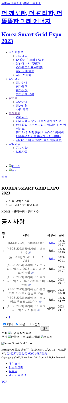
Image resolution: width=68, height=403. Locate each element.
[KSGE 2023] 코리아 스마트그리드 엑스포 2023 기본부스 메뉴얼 (26, 281)
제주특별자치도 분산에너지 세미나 (38, 136)
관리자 (51, 242)
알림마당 (14, 143)
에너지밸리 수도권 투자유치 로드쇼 (39, 120)
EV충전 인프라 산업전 (30, 59)
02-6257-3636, (15, 353)
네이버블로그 (17, 375)
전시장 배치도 (25, 71)
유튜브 (13, 371)
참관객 (13, 98)
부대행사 (14, 113)
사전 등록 (22, 109)
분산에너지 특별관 (28, 63)
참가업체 (14, 78)
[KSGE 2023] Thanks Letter (26, 242)
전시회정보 (16, 52)
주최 (4, 332)
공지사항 (22, 147)
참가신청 (22, 90)
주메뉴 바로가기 (11, 3)
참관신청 (22, 105)
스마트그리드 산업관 (29, 67)
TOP (4, 381)
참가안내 (22, 82)
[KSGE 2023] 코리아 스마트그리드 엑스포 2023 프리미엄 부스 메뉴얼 (26, 268)
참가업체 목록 (25, 94)
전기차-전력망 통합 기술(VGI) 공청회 (40, 132)
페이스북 (14, 363)
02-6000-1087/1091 (35, 353)
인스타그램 (16, 367)
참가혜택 (22, 86)
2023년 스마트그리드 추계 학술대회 (39, 140)
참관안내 (22, 101)
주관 (4, 336)
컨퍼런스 (22, 117)
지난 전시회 (23, 75)
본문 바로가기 (32, 3)
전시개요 (22, 55)
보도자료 (22, 151)
